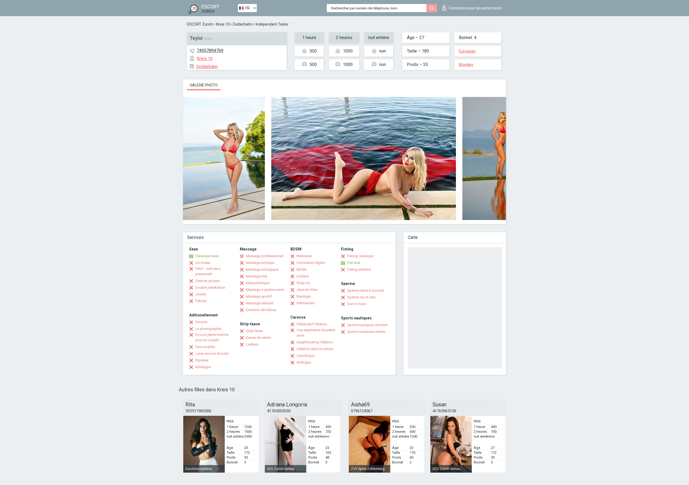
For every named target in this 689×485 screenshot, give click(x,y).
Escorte (201, 322)
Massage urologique (262, 269)
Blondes (466, 64)
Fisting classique (360, 256)
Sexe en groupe (207, 281)
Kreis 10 (223, 24)
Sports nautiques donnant (367, 325)
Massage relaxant (259, 303)
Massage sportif (259, 296)
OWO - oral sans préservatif (207, 271)
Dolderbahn (242, 24)
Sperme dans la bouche (365, 290)
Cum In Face (356, 304)
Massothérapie (257, 283)
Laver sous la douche (212, 353)
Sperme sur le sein (361, 297)
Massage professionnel (264, 256)
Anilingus (304, 362)
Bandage (304, 296)
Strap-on (303, 283)
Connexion (475, 8)
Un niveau (202, 263)
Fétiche (201, 301)
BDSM (301, 269)
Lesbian (252, 344)
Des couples (205, 347)
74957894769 (210, 50)
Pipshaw (202, 360)
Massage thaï (256, 276)
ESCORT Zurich (200, 24)
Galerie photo (204, 85)
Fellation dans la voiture (315, 349)
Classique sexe (207, 256)
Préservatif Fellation (312, 324)
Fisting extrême (359, 269)
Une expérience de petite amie (316, 332)
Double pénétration (210, 287)
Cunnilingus (306, 356)
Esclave (302, 276)
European (467, 51)
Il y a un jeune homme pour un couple (212, 337)
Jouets (200, 294)
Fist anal (353, 263)
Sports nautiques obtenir (366, 332)
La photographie (208, 329)
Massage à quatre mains (265, 290)
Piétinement (306, 303)
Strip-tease (254, 331)
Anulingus (203, 367)
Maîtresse (304, 256)
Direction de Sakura (261, 310)
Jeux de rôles (307, 290)
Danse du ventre (258, 338)
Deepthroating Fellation (315, 342)
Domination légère (311, 263)
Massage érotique (260, 263)
